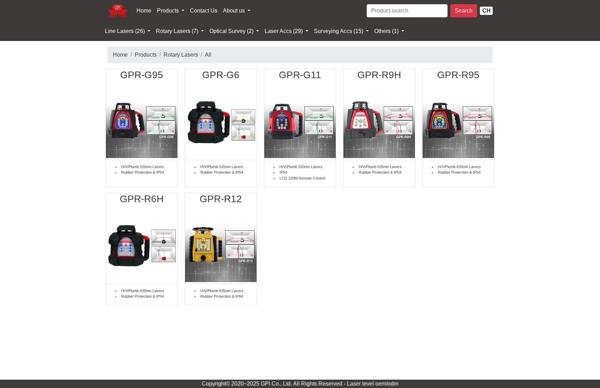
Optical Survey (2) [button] (232, 31)
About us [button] (234, 11)
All (208, 55)
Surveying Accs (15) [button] (339, 31)
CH (486, 11)
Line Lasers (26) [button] (125, 31)
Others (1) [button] (387, 31)
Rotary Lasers (181, 55)
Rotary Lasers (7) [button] (178, 31)
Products (168, 11)
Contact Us (203, 11)
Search (464, 11)
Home (143, 11)
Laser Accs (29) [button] (284, 31)
